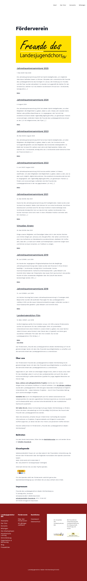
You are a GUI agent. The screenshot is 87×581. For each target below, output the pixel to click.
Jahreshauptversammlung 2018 (32, 289)
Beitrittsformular (49, 439)
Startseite (4, 521)
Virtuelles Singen (25, 226)
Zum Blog (20, 342)
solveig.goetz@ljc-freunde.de (25, 498)
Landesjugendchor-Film (28, 315)
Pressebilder (5, 547)
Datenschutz (35, 521)
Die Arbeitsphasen (7, 531)
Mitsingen (82, 5)
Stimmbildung (6, 538)
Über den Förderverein (22, 520)
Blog (2, 545)
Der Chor (63, 5)
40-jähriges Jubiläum (22, 524)
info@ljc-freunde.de (24, 442)
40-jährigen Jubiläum (64, 385)
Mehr (18, 93)
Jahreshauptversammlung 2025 (33, 68)
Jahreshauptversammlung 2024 (33, 100)
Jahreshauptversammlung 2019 (32, 255)
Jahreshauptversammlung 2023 (33, 131)
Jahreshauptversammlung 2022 (33, 163)
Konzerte (72, 5)
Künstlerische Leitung (6, 534)
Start (55, 5)
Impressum (35, 519)
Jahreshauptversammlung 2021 (32, 194)
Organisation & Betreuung (6, 541)
